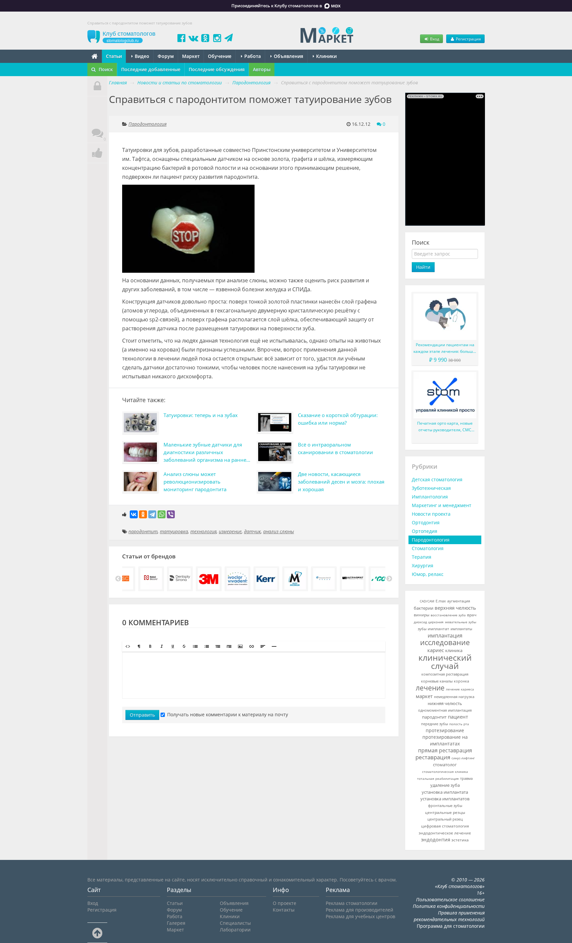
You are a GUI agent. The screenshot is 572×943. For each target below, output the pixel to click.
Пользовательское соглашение (450, 899)
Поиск (105, 69)
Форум (166, 56)
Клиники (326, 56)
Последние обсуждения (217, 69)
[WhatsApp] (162, 514)
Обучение (219, 56)
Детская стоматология (437, 479)
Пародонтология (147, 124)
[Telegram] (152, 514)
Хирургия (422, 565)
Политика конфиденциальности (449, 906)
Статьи (114, 56)
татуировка (174, 531)
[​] (253, 675)
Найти (423, 267)
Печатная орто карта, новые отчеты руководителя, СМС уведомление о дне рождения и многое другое (445, 426)
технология (203, 531)
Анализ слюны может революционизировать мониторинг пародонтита (195, 482)
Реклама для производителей (359, 910)
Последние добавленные (150, 69)
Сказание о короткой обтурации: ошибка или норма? (338, 419)
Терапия (421, 557)
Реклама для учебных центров (360, 916)
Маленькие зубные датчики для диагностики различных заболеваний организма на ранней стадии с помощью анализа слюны (207, 453)
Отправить (142, 715)
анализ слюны (278, 531)
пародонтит (143, 531)
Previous (118, 579)
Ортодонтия (426, 522)
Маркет (191, 56)
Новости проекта (431, 514)
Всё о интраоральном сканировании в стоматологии (335, 448)
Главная (118, 82)
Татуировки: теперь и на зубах (201, 415)
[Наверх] (97, 932)
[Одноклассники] (143, 514)
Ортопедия (424, 531)
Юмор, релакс (428, 574)
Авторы (261, 69)
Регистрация (468, 38)
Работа (252, 56)
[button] (127, 646)
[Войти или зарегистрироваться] (97, 86)
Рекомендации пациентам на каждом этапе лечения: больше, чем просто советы (444, 348)
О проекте (284, 903)
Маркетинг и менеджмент (441, 505)
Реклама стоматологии (351, 903)
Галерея (176, 923)
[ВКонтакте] (134, 514)
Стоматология (428, 548)
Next (389, 579)
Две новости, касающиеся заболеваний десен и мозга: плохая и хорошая (341, 482)
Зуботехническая (431, 488)
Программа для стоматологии (451, 926)
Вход (434, 38)
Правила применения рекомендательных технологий (449, 916)
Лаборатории (235, 929)
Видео (141, 56)
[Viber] (171, 514)
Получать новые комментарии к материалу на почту (227, 714)
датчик (252, 531)
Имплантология (430, 497)
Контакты (284, 910)
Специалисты (235, 923)
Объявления (287, 56)
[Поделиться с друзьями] (97, 153)
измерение (230, 531)
